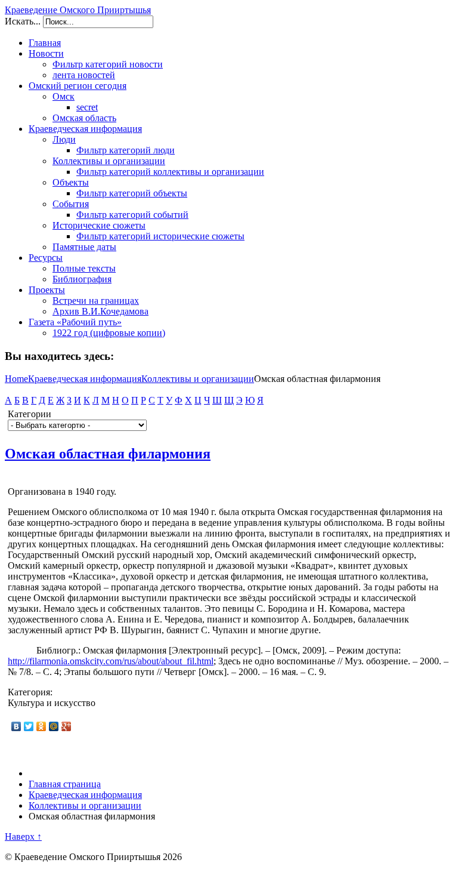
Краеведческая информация (85, 129)
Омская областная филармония (108, 453)
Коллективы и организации (108, 161)
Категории (29, 414)
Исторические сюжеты (99, 225)
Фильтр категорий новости (107, 64)
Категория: (30, 692)
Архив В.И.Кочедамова (100, 311)
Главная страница (65, 784)
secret (87, 107)
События (70, 204)
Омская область (84, 118)
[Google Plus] (66, 726)
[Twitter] (29, 726)
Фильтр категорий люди (125, 150)
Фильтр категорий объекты (131, 193)
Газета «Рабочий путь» (75, 322)
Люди (64, 139)
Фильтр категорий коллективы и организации (170, 172)
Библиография (82, 279)
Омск (63, 96)
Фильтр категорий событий (132, 214)
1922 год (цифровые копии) (108, 333)
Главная (45, 43)
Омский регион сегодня (77, 86)
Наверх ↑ (23, 836)
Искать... (23, 21)
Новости (46, 53)
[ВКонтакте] (16, 726)
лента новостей (83, 75)
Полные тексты (84, 268)
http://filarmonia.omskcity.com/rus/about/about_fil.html (110, 661)
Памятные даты (84, 247)
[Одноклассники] (41, 726)
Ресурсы (46, 257)
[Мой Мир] (54, 726)
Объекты (70, 182)
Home (16, 379)
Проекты (47, 290)
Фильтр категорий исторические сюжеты (160, 236)
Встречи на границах (95, 300)
